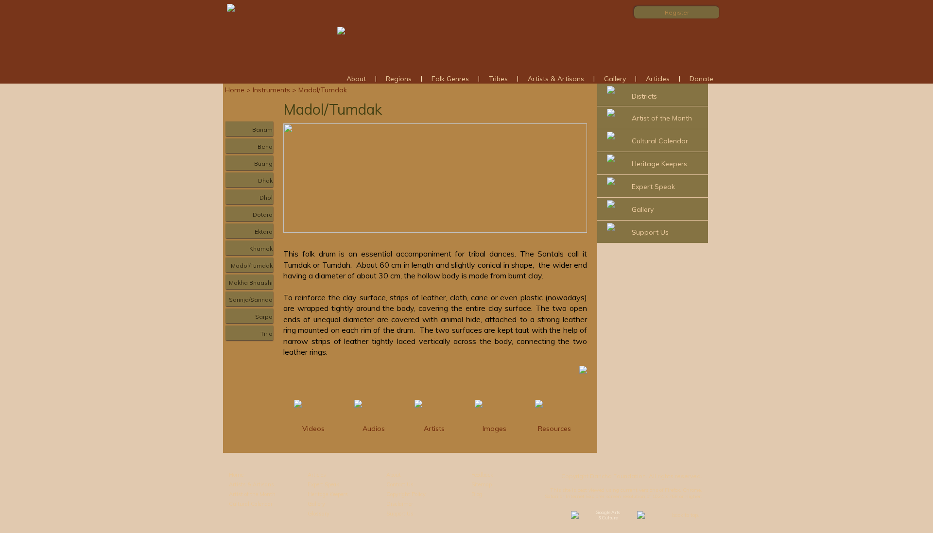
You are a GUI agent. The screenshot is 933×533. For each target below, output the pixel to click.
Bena (265, 146)
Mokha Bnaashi (251, 282)
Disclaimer (399, 503)
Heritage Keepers (659, 163)
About (356, 78)
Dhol (266, 197)
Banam (262, 129)
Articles (658, 78)
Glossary (318, 513)
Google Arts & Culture (608, 515)
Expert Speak (653, 186)
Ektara (264, 231)
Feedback (482, 474)
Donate (701, 78)
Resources (554, 428)
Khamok (261, 248)
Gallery (615, 78)
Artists (434, 428)
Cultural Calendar (660, 141)
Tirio (266, 333)
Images (494, 428)
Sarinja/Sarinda (251, 299)
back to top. (685, 515)
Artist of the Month (662, 118)
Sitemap (481, 484)
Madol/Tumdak (252, 265)
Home (234, 90)
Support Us (650, 232)
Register (677, 12)
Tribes (498, 78)
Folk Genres (450, 78)
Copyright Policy (406, 494)
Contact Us (400, 484)
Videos (313, 428)
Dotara (263, 214)
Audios (374, 428)
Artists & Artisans (556, 78)
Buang (263, 163)
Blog (476, 494)
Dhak (265, 180)
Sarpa (264, 316)
